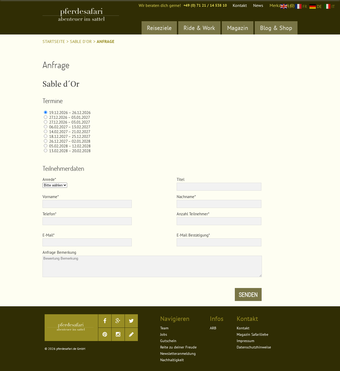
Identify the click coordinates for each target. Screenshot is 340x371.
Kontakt (240, 5)
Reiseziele (159, 28)
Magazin (237, 28)
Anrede (48, 179)
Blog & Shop (276, 28)
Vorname (49, 197)
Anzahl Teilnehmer (192, 214)
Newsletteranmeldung (178, 353)
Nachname (185, 197)
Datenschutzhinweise (254, 347)
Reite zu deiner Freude (178, 347)
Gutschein (168, 340)
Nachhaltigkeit (172, 359)
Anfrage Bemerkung (59, 252)
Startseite (53, 41)
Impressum (245, 340)
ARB (213, 328)
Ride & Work (199, 28)
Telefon (48, 214)
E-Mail (47, 235)
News (258, 5)
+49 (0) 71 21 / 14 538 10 (205, 5)
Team (164, 328)
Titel (180, 179)
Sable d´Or (81, 41)
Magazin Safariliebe (252, 334)
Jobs (163, 334)
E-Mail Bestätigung (193, 235)
